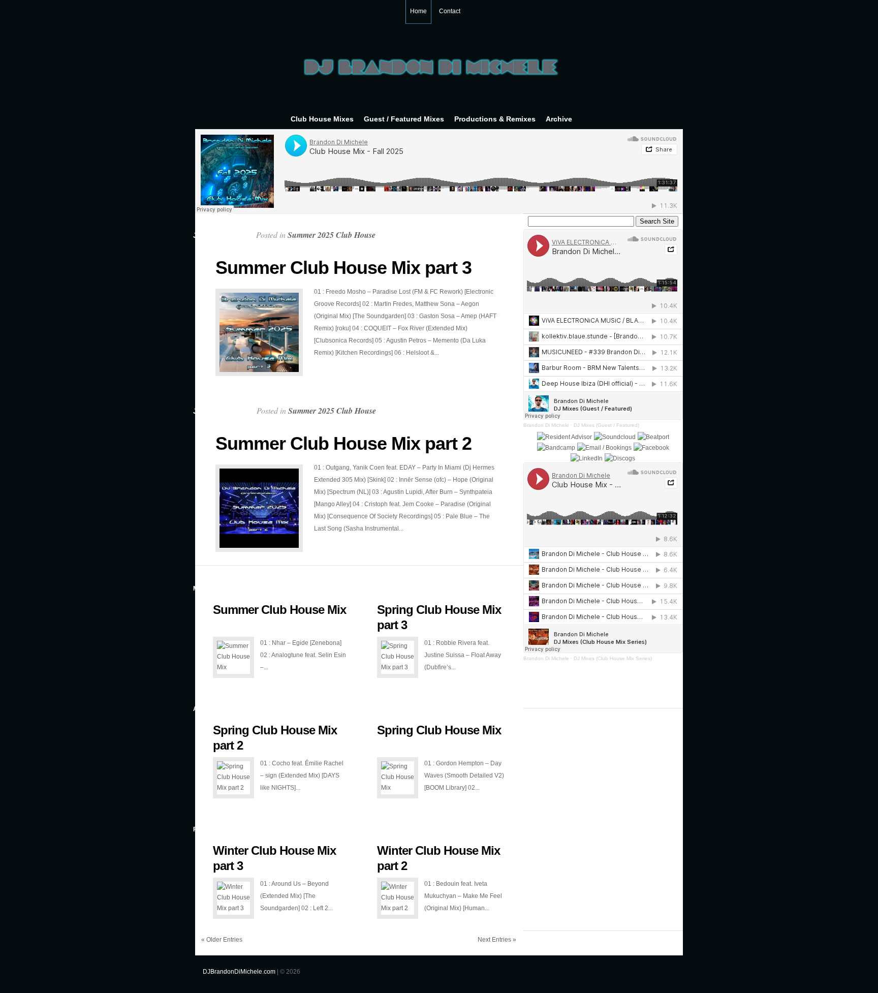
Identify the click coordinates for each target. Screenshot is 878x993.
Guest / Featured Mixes (404, 119)
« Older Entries (221, 939)
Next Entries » (497, 939)
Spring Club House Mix (439, 730)
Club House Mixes (322, 119)
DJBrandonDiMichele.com (239, 971)
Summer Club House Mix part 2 (343, 443)
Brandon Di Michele (546, 425)
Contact (449, 11)
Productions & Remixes (495, 119)
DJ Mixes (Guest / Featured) (606, 425)
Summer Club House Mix (279, 609)
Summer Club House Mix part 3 (343, 267)
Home (418, 11)
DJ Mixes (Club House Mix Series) (613, 658)
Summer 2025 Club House (331, 234)
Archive (559, 119)
